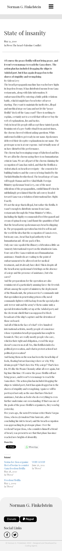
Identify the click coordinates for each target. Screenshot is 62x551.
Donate (11, 519)
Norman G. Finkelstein (24, 6)
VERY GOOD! (38, 462)
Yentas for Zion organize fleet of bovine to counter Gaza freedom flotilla (16, 465)
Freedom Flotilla (12, 480)
